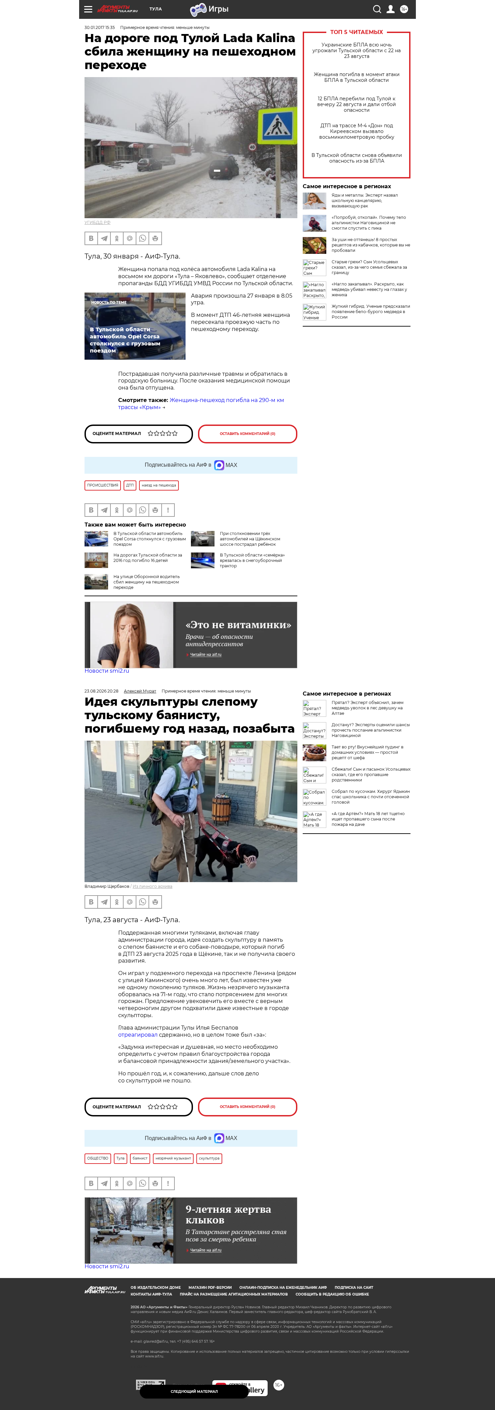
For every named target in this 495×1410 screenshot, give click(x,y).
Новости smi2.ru (107, 671)
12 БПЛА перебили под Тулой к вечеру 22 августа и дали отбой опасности (356, 104)
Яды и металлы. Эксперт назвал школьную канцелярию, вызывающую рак (365, 200)
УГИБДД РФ (97, 222)
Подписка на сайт (354, 1287)
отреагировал (138, 1035)
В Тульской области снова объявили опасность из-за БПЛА (356, 158)
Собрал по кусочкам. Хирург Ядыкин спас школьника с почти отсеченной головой (371, 797)
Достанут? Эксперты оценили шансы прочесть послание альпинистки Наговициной (371, 730)
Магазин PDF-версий (210, 1287)
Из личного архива (152, 886)
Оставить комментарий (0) (247, 434)
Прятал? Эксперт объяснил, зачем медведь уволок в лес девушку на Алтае (367, 708)
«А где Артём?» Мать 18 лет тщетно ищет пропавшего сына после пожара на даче (368, 819)
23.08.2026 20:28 (102, 691)
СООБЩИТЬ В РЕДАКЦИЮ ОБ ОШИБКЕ (332, 1294)
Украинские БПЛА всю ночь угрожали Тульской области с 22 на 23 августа (356, 50)
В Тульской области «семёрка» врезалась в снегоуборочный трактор (252, 560)
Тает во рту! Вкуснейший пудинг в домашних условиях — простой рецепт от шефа (367, 752)
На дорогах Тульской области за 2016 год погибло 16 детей (147, 557)
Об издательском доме (156, 1287)
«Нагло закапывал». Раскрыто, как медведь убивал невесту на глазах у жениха (369, 289)
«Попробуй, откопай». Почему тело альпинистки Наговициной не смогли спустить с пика (369, 223)
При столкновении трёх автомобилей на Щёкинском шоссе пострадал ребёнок (250, 539)
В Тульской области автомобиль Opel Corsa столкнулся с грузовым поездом (149, 539)
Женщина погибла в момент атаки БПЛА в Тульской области (357, 77)
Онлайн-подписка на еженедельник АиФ (283, 1287)
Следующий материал (194, 1391)
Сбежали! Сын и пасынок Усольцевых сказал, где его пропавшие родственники (371, 774)
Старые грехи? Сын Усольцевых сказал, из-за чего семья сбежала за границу (369, 267)
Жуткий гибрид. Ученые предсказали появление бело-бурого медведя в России (371, 312)
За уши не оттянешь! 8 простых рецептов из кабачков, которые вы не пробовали (371, 245)
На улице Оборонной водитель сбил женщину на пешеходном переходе (146, 582)
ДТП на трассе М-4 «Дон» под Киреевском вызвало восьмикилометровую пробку (356, 131)
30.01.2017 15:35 (100, 27)
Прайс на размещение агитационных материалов (234, 1294)
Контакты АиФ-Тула (151, 1294)
